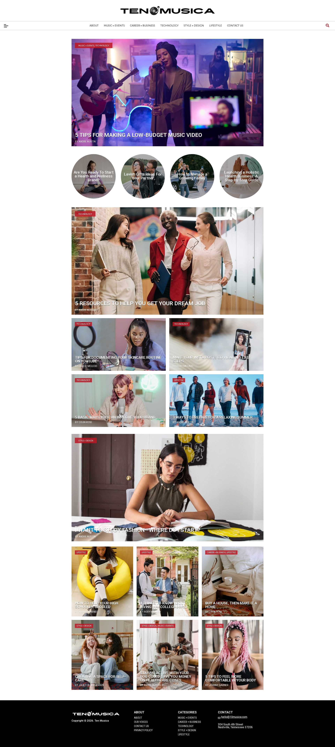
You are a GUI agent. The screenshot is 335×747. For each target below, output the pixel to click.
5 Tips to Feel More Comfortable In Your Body (230, 678)
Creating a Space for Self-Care (100, 678)
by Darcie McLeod (86, 366)
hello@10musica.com (234, 717)
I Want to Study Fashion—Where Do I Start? (137, 530)
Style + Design (194, 25)
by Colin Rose (83, 422)
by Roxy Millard (183, 366)
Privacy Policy (143, 730)
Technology (169, 25)
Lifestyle (215, 25)
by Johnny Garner (86, 611)
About (94, 25)
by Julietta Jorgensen (89, 685)
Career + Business (142, 25)
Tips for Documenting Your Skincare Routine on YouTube (118, 359)
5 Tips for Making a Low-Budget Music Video (138, 135)
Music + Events (114, 25)
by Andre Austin (85, 141)
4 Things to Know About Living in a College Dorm (163, 605)
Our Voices (141, 722)
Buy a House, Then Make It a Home (231, 605)
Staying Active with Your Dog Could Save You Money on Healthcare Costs (165, 676)
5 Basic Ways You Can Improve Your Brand (115, 417)
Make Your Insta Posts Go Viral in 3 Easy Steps (212, 359)
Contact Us (235, 25)
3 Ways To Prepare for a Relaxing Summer (212, 417)
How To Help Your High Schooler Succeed (96, 605)
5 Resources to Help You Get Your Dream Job (140, 303)
